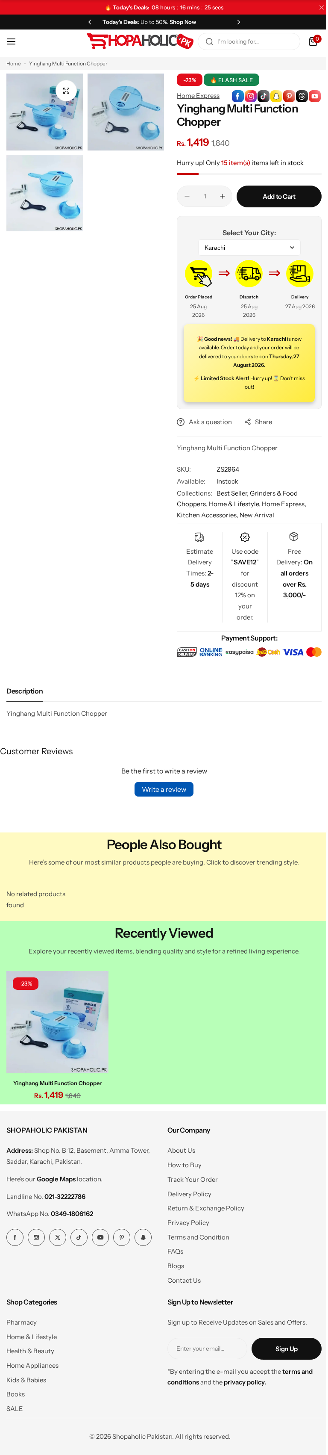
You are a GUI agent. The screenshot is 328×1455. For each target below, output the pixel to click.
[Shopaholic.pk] (133, 41)
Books (15, 1392)
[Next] (233, 22)
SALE (14, 1406)
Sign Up (280, 1346)
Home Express (195, 95)
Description (24, 690)
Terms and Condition (195, 1235)
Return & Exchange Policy (202, 1206)
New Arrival (254, 515)
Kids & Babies (26, 1377)
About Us (178, 1148)
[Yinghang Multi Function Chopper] (56, 1021)
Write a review (161, 789)
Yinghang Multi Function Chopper (56, 1080)
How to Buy (181, 1163)
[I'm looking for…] (202, 41)
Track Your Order (189, 1177)
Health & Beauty (30, 1349)
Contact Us (180, 1278)
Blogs (172, 1264)
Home (13, 63)
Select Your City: (244, 232)
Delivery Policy (186, 1191)
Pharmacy (21, 1320)
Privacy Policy (185, 1220)
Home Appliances (32, 1363)
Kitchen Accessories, (205, 515)
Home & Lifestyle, (232, 504)
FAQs (172, 1249)
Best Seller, (230, 493)
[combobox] (242, 41)
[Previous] (88, 22)
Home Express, (281, 504)
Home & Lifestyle (31, 1334)
